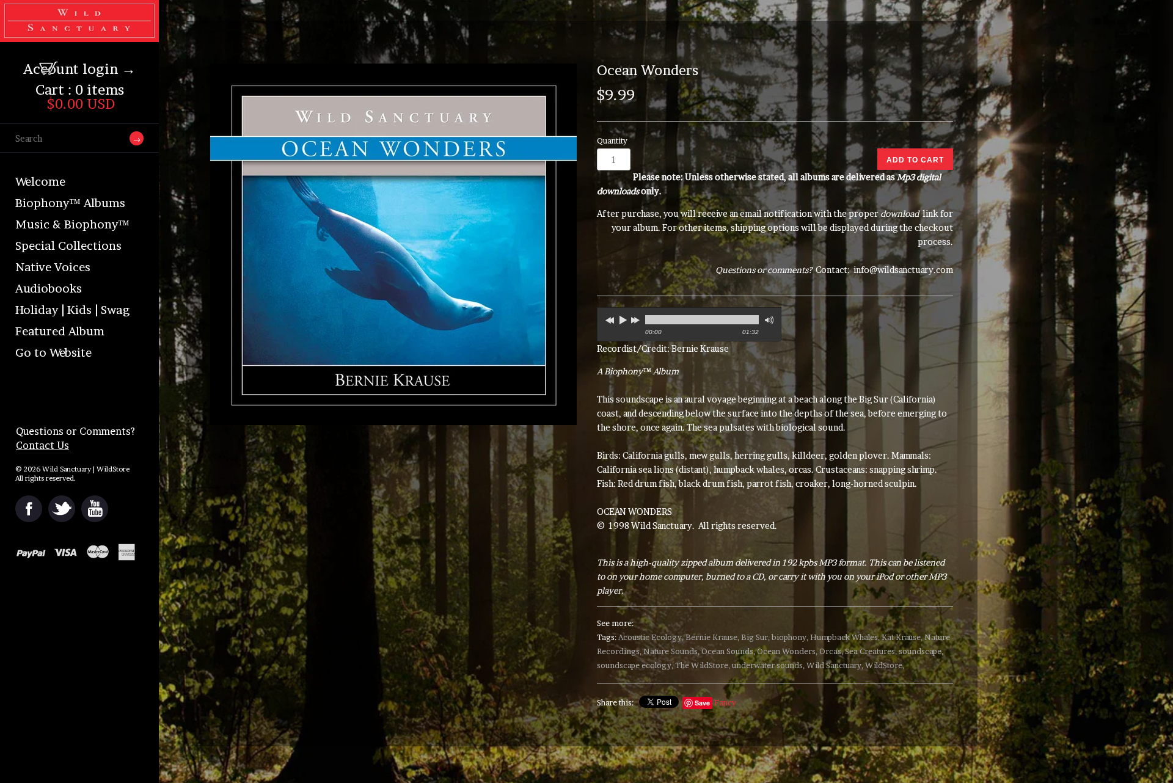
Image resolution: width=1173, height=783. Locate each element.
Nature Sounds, (671, 651)
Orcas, (831, 651)
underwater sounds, (768, 665)
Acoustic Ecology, (651, 637)
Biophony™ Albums (70, 203)
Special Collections (68, 246)
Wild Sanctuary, (834, 665)
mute (767, 320)
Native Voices (52, 267)
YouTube (94, 508)
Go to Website (53, 353)
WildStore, (884, 665)
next (636, 318)
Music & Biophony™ (72, 224)
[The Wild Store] (79, 34)
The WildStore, (702, 665)
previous (608, 318)
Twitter (61, 508)
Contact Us (42, 445)
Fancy (725, 702)
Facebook (28, 508)
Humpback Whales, (845, 637)
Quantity (612, 140)
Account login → (79, 69)
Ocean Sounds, (728, 651)
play (622, 319)
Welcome (40, 182)
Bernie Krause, (712, 637)
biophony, (790, 637)
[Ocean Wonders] (396, 244)
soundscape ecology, (635, 665)
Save (702, 702)
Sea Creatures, (871, 651)
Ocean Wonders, (787, 651)
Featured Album (59, 331)
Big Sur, (755, 637)
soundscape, (921, 651)
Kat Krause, (902, 637)
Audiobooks (48, 289)
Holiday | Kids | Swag (72, 310)
